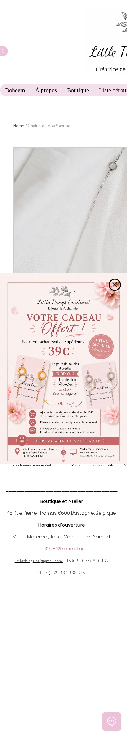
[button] (115, 285)
